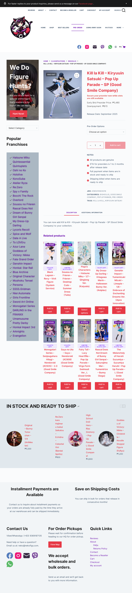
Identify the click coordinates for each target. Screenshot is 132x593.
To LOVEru (19, 242)
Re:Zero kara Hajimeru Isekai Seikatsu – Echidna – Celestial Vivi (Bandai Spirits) (59, 435)
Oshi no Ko (19, 170)
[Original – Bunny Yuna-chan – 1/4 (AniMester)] (14, 438)
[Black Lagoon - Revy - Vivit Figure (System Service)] (50, 253)
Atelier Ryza (20, 183)
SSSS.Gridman (21, 289)
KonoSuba (19, 178)
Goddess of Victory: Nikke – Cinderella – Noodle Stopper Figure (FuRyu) (121, 435)
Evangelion (19, 335)
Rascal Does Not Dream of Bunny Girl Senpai (23, 212)
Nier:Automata (21, 293)
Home (43, 28)
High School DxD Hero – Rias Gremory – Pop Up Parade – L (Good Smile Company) (90, 435)
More (119, 28)
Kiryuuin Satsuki (113, 201)
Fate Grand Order (23, 259)
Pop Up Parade (104, 197)
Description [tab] (71, 212)
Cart (82, 10)
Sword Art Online (23, 301)
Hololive (18, 174)
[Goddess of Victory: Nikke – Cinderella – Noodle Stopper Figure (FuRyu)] (106, 438)
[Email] (95, 47)
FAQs (95, 545)
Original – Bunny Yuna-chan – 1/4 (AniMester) (29, 435)
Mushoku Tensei (23, 280)
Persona (18, 284)
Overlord (18, 200)
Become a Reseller (68, 10)
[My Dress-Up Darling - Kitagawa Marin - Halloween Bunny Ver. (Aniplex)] (101, 253)
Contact (53, 10)
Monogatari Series (24, 306)
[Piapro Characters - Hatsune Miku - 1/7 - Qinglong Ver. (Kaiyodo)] (84, 253)
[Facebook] (79, 47)
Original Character (24, 276)
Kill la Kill (98, 201)
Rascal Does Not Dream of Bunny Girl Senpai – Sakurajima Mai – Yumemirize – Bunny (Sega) (101, 362)
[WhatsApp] (110, 47)
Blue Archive (20, 272)
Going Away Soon (93, 28)
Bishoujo (104, 194)
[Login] (116, 47)
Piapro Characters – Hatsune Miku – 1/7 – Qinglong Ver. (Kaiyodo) (84, 276)
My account (104, 10)
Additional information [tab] (91, 212)
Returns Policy (100, 548)
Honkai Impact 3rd (24, 327)
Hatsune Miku (21, 157)
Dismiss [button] (126, 3)
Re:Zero (17, 187)
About (41, 10)
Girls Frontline (21, 297)
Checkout (91, 10)
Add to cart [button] (50, 310)
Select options (84, 311)
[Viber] (102, 47)
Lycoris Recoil (21, 229)
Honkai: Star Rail (23, 267)
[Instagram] (87, 47)
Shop (52, 28)
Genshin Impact (22, 263)
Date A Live (20, 238)
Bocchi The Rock (23, 195)
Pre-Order (77, 28)
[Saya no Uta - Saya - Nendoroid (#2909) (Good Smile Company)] (67, 331)
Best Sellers (63, 28)
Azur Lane (19, 246)
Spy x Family (20, 191)
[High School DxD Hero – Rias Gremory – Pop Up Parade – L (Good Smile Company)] (75, 438)
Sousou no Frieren (24, 204)
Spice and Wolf (22, 233)
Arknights (18, 331)
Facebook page (86, 3)
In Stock (109, 28)
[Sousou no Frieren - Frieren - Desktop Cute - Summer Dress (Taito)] (67, 253)
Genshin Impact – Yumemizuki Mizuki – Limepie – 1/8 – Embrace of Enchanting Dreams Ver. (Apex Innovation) (118, 287)
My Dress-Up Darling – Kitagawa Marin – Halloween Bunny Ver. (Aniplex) (101, 280)
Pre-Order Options (95, 126)
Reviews (31, 10)
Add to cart (115, 145)
